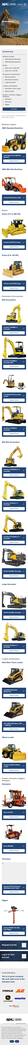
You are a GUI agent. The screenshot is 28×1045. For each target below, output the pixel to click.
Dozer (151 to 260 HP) (12, 68)
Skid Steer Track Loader (13, 88)
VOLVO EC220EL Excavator (12, 571)
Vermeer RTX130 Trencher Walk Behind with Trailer (12, 887)
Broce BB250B (8, 846)
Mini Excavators (10, 77)
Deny (17, 1041)
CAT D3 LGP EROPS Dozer (12, 283)
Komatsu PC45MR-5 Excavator (10, 429)
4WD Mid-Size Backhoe (13, 62)
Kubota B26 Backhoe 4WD (12, 198)
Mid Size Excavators (11, 80)
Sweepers (8, 99)
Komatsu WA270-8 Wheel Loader (12, 765)
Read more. (20, 1038)
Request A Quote (14, 161)
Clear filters (14, 109)
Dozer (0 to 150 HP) (11, 71)
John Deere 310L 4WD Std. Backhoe (12, 156)
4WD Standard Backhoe (13, 59)
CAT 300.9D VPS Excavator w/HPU (12, 395)
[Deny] (26, 1025)
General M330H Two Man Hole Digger (12, 928)
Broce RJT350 (8, 812)
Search (21, 4)
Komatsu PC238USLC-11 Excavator (12, 470)
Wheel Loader (9, 91)
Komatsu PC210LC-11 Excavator (11, 504)
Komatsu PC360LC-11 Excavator (11, 646)
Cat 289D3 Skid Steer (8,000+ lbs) (10, 691)
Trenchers (8, 102)
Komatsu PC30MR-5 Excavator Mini (10, 362)
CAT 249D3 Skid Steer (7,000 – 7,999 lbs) (13, 724)
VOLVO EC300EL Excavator (12, 612)
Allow (11, 1041)
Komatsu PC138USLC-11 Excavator (12, 537)
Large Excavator (10, 82)
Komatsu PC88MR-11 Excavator (11, 328)
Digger (7, 104)
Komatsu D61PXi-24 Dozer (12, 242)
